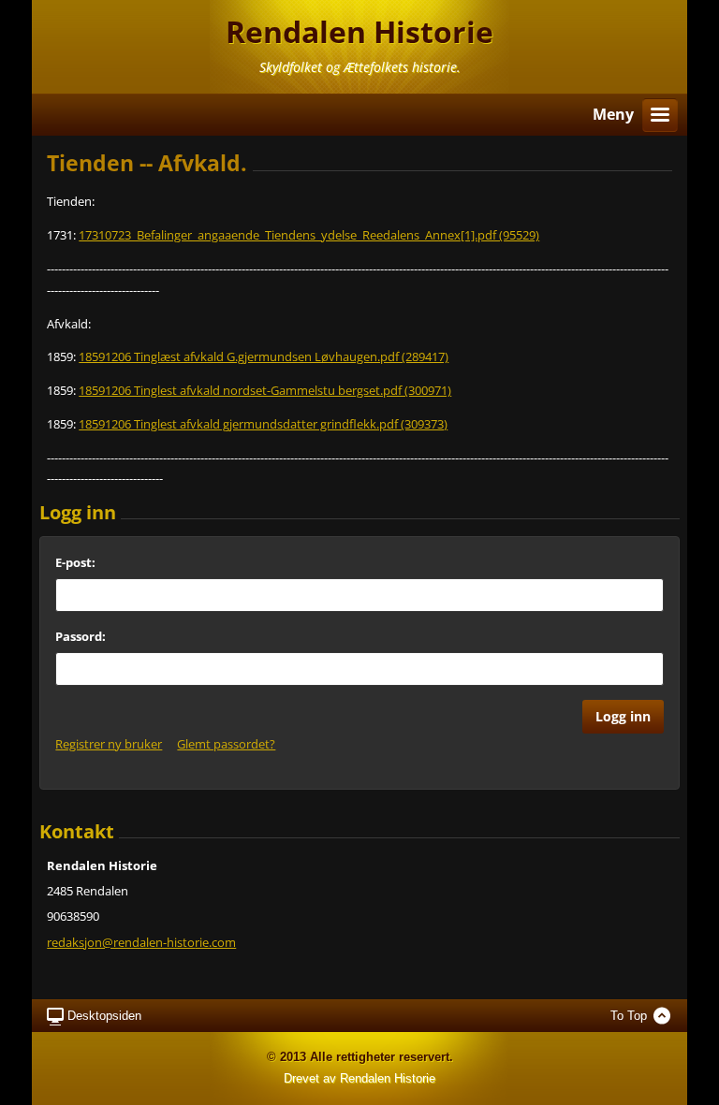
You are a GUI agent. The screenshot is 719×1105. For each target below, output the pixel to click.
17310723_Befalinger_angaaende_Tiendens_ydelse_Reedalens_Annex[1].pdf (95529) (309, 234)
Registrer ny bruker (108, 743)
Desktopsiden (104, 1016)
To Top (628, 1016)
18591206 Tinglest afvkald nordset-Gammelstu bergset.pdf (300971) (265, 390)
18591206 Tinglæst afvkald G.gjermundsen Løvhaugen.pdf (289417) (263, 356)
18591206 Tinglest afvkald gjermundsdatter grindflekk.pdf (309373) (263, 423)
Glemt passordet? (226, 743)
